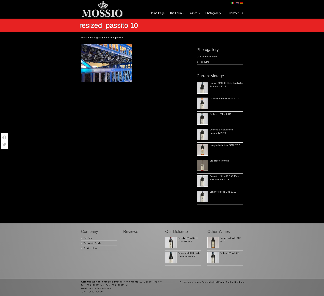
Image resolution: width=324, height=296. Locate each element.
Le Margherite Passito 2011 (224, 98)
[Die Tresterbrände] (202, 165)
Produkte (204, 61)
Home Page (157, 13)
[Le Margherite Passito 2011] (202, 103)
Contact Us (236, 13)
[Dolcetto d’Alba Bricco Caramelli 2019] (202, 134)
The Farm (176, 13)
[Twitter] (4, 144)
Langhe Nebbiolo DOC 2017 (225, 145)
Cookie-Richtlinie (235, 282)
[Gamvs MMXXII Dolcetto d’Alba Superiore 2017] (202, 88)
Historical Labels (208, 56)
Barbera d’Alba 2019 (221, 114)
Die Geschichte (91, 248)
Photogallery (213, 13)
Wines (193, 13)
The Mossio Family (92, 243)
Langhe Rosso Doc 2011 (223, 191)
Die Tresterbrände (219, 160)
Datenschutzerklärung (213, 282)
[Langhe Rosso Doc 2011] (202, 196)
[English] (237, 3)
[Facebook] (4, 137)
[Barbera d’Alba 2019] (202, 119)
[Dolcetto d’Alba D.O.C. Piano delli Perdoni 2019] (202, 181)
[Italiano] (232, 3)
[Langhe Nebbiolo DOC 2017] (202, 150)
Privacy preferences (190, 282)
